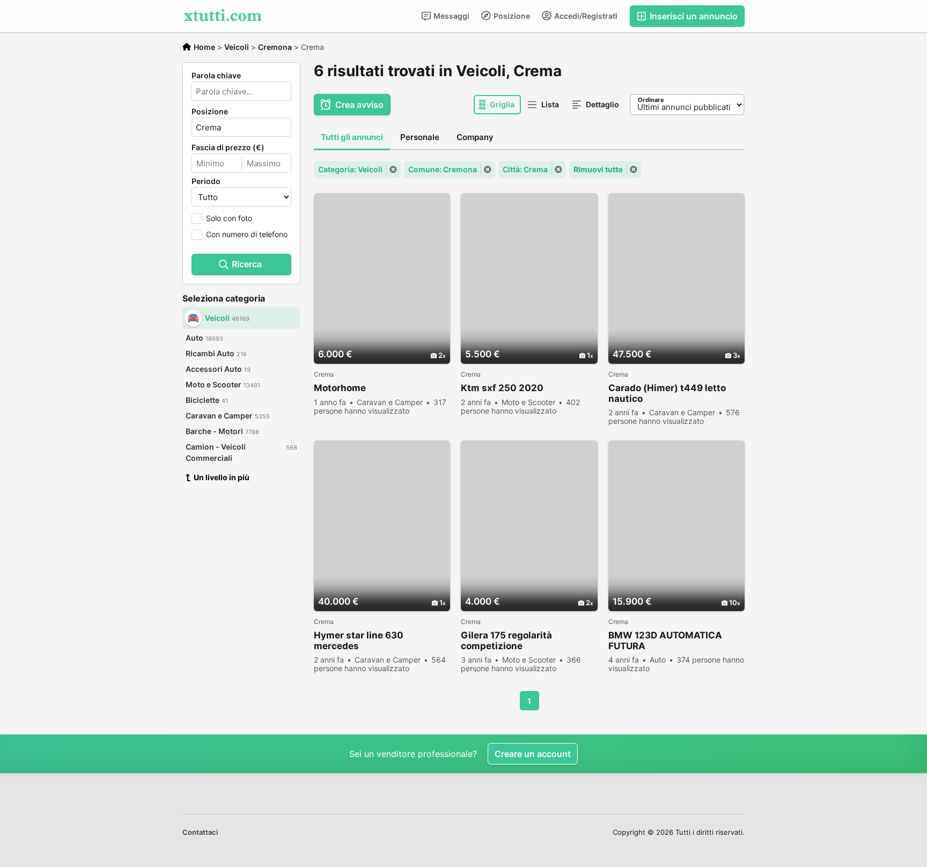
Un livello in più (221, 477)
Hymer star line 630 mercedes (358, 640)
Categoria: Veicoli (350, 169)
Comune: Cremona (442, 169)
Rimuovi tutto (598, 169)
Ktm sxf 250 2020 (502, 388)
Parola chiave (216, 75)
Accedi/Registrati (585, 15)
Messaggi (450, 15)
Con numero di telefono (247, 234)
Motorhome (340, 388)
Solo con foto (229, 218)
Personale (419, 137)
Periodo (206, 181)
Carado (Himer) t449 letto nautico (667, 393)
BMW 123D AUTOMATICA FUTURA (665, 640)
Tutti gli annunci (352, 137)
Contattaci (200, 832)
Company (475, 137)
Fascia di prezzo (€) (228, 147)
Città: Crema (525, 169)
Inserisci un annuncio (693, 16)
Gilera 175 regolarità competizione (506, 640)
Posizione (511, 15)
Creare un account (533, 753)
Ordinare (651, 100)
